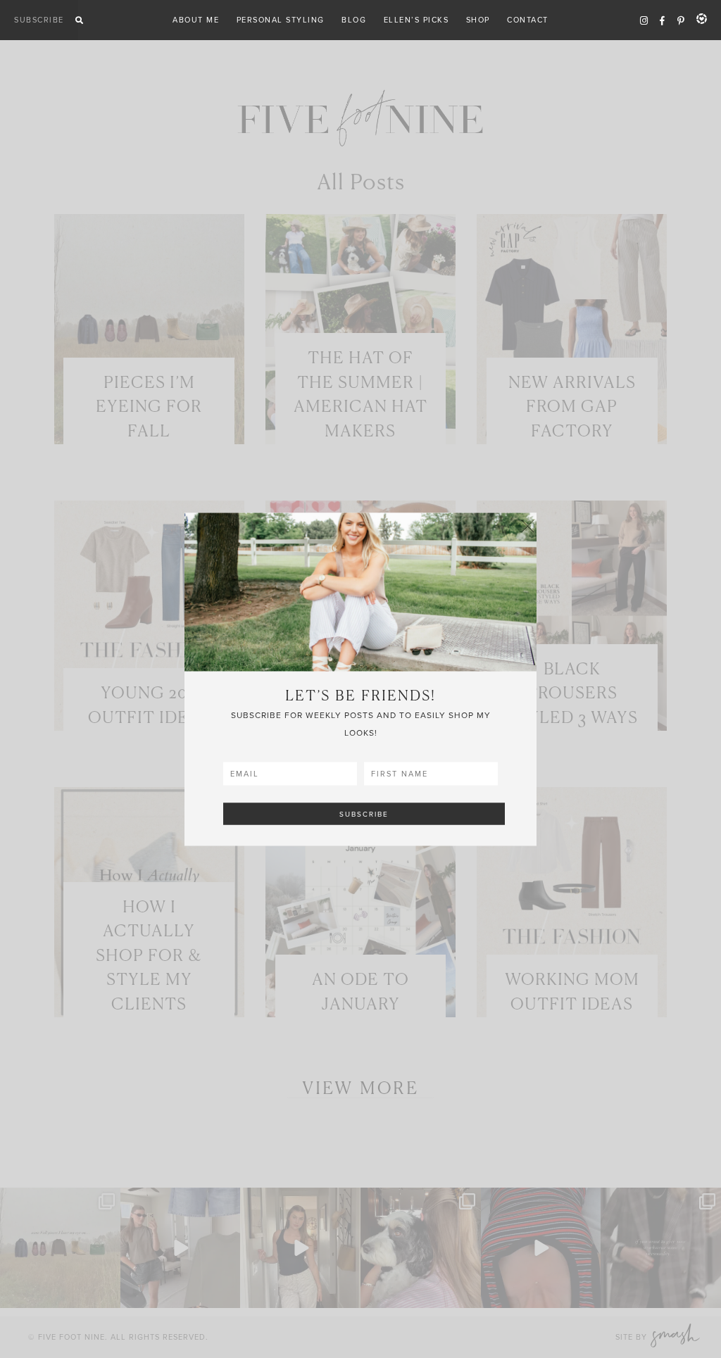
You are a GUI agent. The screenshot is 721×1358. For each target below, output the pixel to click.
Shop (478, 19)
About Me (196, 19)
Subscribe (39, 19)
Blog (353, 19)
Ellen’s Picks (416, 19)
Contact (527, 19)
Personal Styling (281, 19)
